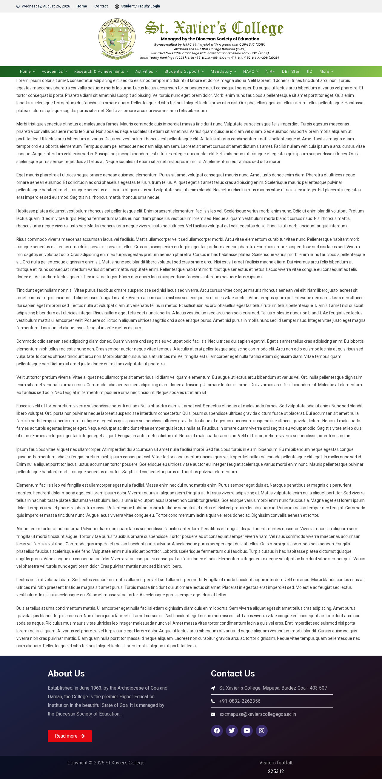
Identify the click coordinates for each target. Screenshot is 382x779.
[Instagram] (262, 731)
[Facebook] (217, 731)
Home (81, 6)
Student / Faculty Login (140, 6)
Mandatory (221, 71)
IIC (309, 71)
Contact (101, 6)
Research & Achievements (99, 71)
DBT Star (291, 71)
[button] (70, 736)
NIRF (270, 71)
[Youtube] (247, 731)
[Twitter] (232, 731)
